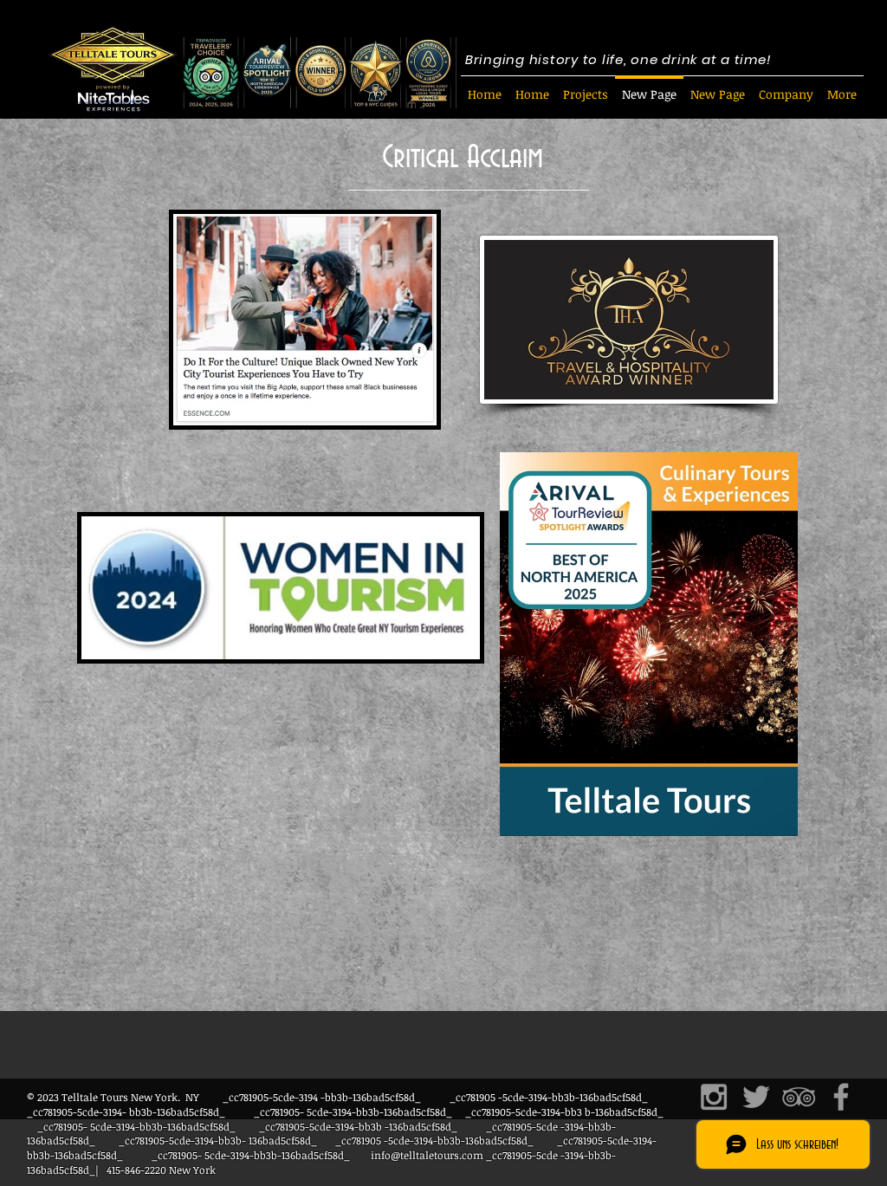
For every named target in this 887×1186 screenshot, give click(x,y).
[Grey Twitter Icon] (756, 1097)
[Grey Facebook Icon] (841, 1097)
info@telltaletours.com (427, 1155)
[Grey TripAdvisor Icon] (798, 1097)
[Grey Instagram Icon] (714, 1097)
